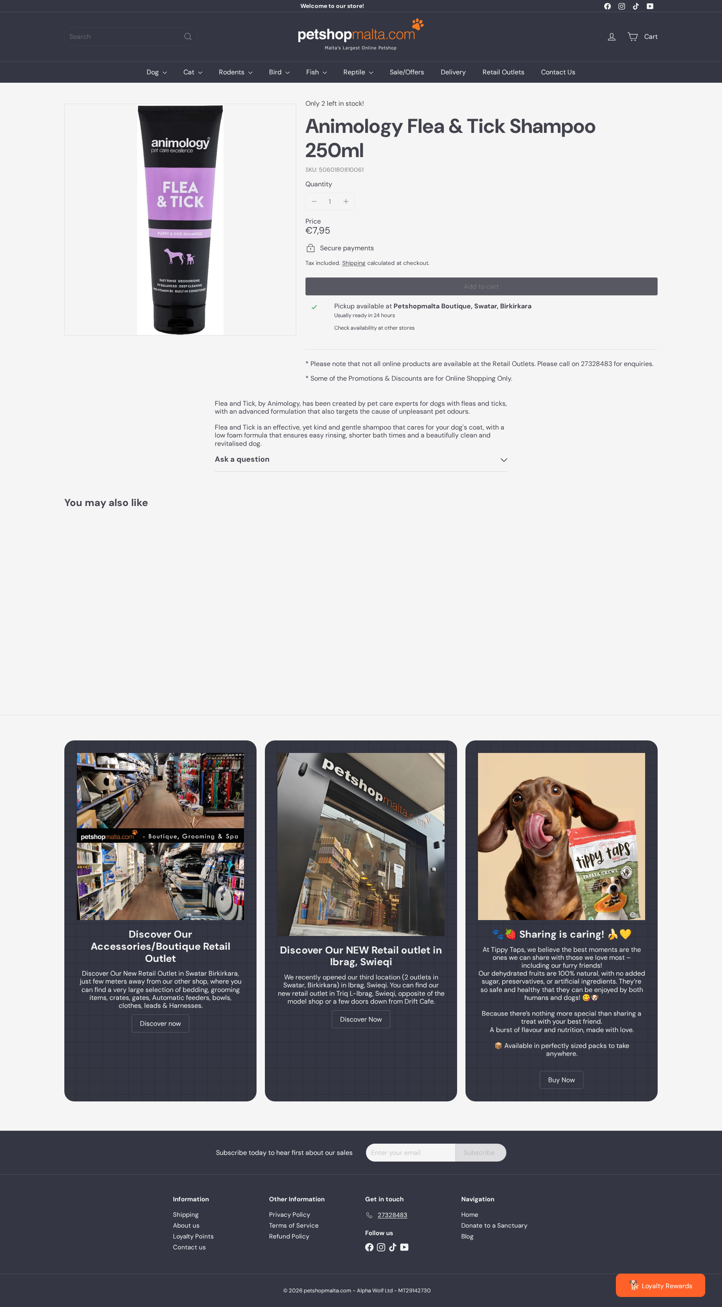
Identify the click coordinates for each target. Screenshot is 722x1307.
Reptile (355, 72)
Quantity (318, 184)
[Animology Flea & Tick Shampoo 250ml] (110, 593)
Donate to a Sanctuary (494, 1225)
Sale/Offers (407, 72)
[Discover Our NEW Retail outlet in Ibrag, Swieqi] (361, 844)
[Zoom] (180, 219)
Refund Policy (289, 1236)
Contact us (189, 1247)
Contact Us (558, 72)
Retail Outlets (503, 72)
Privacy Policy (289, 1214)
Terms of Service (294, 1225)
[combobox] (131, 36)
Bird (276, 72)
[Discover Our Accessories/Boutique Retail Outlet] (160, 836)
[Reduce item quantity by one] (314, 202)
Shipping (354, 263)
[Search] (188, 36)
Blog (467, 1236)
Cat (189, 72)
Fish (313, 72)
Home (469, 1214)
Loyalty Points (193, 1236)
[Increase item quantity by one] (346, 202)
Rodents (232, 72)
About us (186, 1225)
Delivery (453, 72)
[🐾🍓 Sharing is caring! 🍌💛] (561, 836)
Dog (153, 72)
